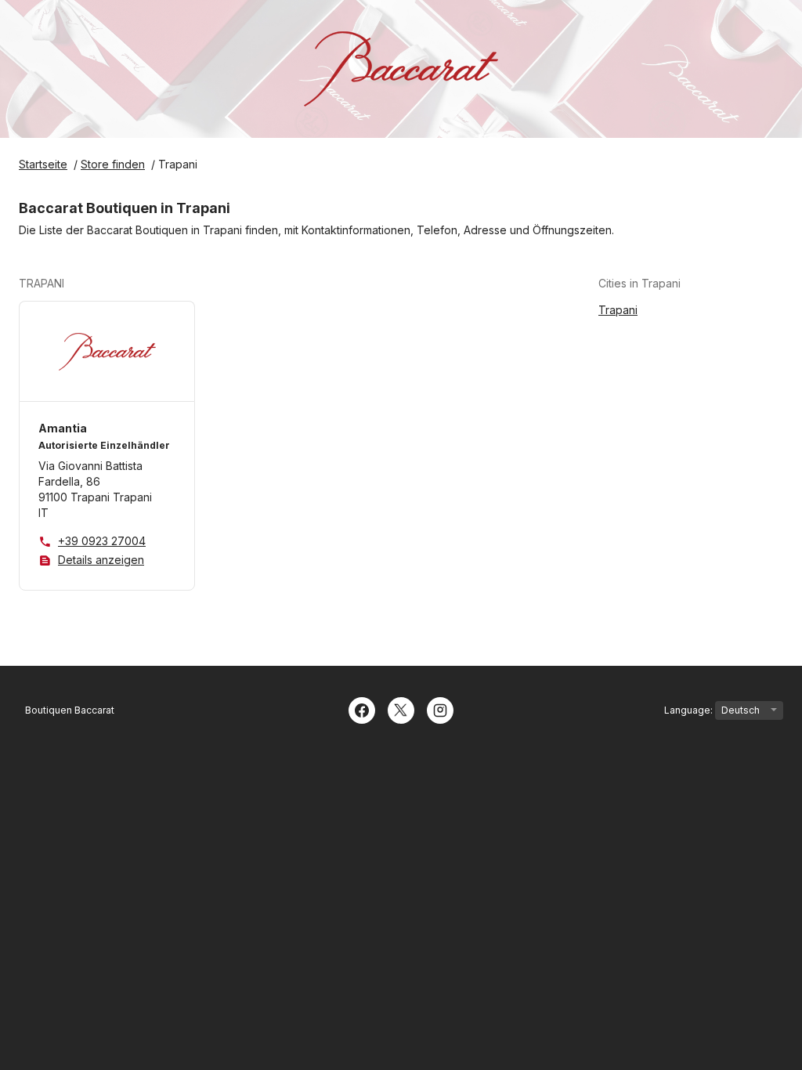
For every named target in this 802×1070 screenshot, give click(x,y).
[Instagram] (440, 709)
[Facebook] (362, 709)
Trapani (618, 309)
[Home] (401, 69)
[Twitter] (401, 709)
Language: (689, 710)
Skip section (102, 283)
